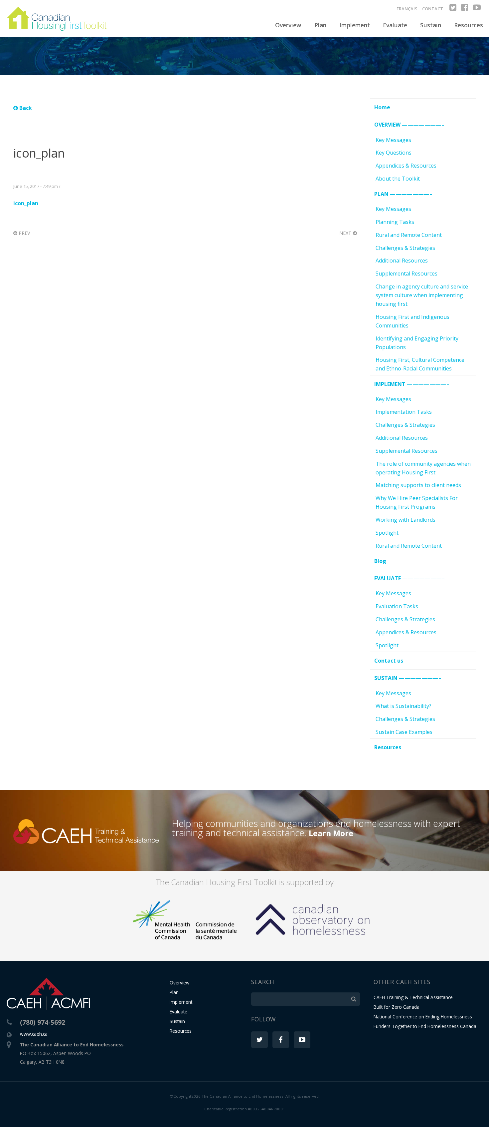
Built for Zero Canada (396, 1007)
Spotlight (387, 532)
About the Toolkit (398, 178)
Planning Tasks (395, 222)
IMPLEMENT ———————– (411, 384)
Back (25, 108)
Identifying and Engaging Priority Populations (417, 343)
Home (382, 107)
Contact (432, 9)
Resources (468, 25)
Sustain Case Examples (404, 732)
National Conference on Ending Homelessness (423, 1016)
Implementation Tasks (404, 411)
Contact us (388, 660)
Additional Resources (402, 260)
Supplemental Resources (406, 273)
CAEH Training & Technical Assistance (413, 997)
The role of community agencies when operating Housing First (423, 468)
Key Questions (393, 152)
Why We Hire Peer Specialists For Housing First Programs (417, 502)
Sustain (430, 25)
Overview (288, 25)
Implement (354, 25)
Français (407, 9)
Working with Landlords (405, 519)
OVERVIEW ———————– (409, 124)
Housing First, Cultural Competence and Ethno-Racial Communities (420, 364)
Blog (380, 561)
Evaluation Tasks (397, 606)
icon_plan (25, 203)
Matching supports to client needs (418, 485)
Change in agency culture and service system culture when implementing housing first (422, 295)
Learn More (331, 833)
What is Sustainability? (403, 706)
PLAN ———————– (403, 194)
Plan (320, 25)
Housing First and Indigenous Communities (412, 321)
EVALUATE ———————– (409, 578)
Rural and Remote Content (409, 235)
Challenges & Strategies (405, 248)
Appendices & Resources (406, 165)
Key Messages (393, 140)
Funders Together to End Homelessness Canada (425, 1026)
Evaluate (395, 25)
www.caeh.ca (34, 1034)
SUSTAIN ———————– (407, 678)
